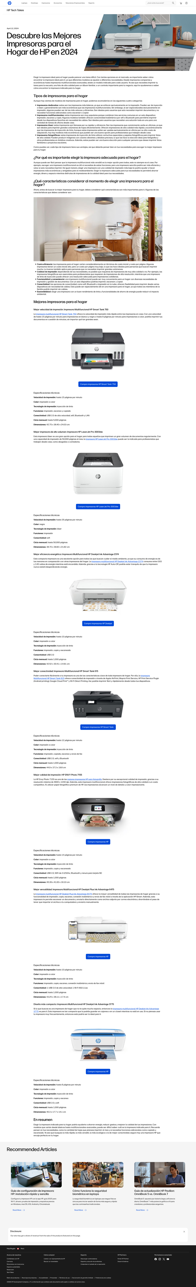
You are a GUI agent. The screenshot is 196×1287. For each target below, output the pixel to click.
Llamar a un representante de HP (54, 1259)
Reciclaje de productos (29, 1278)
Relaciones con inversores (15, 1264)
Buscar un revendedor (51, 1261)
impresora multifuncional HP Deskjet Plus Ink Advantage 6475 (64, 894)
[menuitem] (24, 3)
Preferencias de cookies (103, 1278)
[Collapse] (184, 1232)
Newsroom (10, 1269)
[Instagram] (160, 1259)
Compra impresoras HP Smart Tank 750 (98, 384)
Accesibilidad (43, 1278)
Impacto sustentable (13, 1267)
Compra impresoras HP (98, 842)
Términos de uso (64, 1278)
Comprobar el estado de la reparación (93, 1264)
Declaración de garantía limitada (82, 1278)
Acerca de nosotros (14, 1255)
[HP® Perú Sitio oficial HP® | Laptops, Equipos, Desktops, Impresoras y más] (9, 3)
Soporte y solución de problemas (91, 1261)
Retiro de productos (13, 1278)
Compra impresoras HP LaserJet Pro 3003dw (98, 506)
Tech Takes (10, 1272)
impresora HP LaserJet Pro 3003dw (102, 439)
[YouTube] (168, 1259)
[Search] (173, 3)
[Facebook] (155, 1259)
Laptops (24, 3)
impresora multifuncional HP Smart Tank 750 (56, 314)
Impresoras (46, 3)
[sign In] (186, 3)
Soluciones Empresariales (75, 3)
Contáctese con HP (13, 1259)
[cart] (181, 3)
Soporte (91, 3)
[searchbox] (159, 3)
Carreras (10, 1261)
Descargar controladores (89, 1259)
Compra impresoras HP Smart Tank (98, 727)
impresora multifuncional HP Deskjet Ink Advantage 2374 (117, 561)
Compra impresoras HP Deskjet (98, 623)
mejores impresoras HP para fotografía (84, 779)
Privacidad (53, 1278)
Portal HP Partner (123, 1259)
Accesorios (58, 3)
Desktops (34, 3)
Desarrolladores (123, 1261)
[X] (164, 1259)
